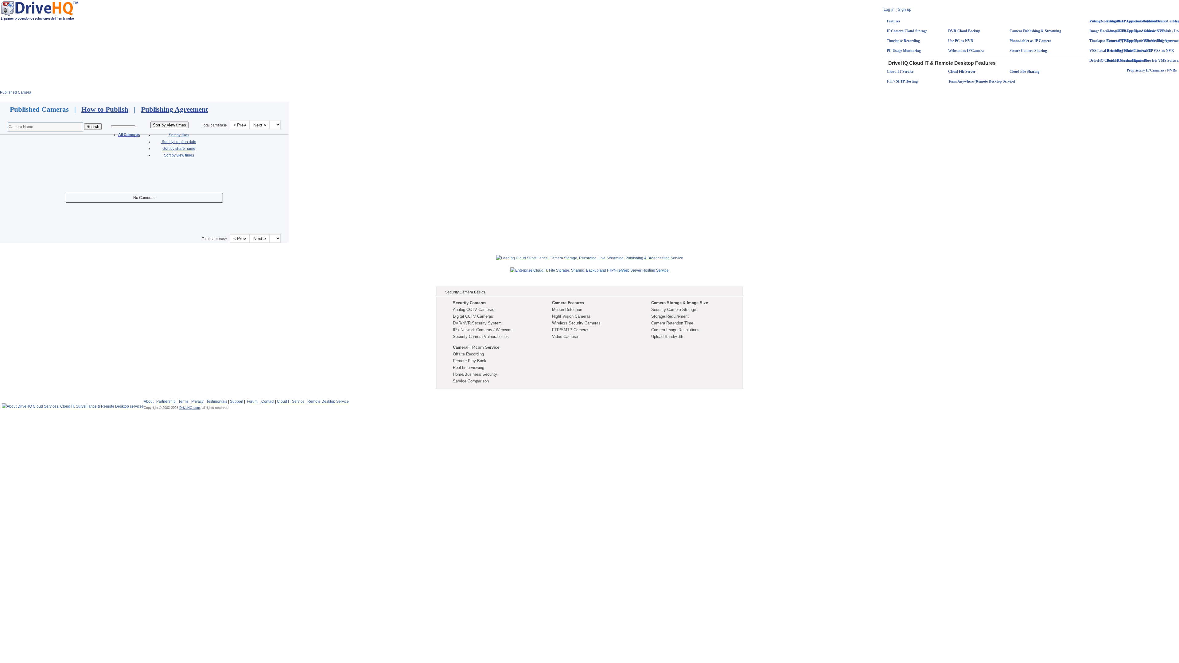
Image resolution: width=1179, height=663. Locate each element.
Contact (267, 401)
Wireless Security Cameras (576, 323)
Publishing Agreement (174, 109)
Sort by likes (178, 135)
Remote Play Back (469, 361)
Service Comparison (471, 381)
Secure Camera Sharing (1028, 50)
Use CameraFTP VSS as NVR (1150, 50)
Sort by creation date (178, 142)
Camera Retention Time (672, 323)
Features (893, 21)
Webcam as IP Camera (966, 50)
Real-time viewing (468, 367)
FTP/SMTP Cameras (571, 330)
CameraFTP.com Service (476, 347)
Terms (183, 401)
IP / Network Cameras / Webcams (483, 330)
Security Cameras (469, 302)
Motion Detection (567, 309)
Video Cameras (565, 336)
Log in (889, 9)
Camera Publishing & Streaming (1035, 31)
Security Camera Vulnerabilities (481, 336)
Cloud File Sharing (1024, 71)
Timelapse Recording (903, 41)
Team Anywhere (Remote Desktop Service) (981, 81)
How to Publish (104, 109)
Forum (252, 401)
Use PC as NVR (960, 41)
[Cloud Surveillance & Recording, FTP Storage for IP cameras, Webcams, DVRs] (39, 10)
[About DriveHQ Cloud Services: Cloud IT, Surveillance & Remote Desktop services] (73, 403)
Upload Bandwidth (667, 336)
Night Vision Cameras (571, 316)
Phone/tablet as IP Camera (1030, 41)
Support (236, 401)
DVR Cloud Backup (964, 31)
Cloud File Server (961, 71)
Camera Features (568, 302)
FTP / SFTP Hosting (902, 81)
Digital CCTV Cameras (473, 316)
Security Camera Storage (673, 309)
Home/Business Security (475, 374)
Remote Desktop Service (328, 401)
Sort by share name (178, 148)
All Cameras (129, 135)
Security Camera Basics (465, 292)
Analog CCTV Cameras (473, 309)
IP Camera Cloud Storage (907, 31)
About (149, 401)
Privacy (197, 401)
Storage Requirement (670, 316)
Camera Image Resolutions (675, 330)
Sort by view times (178, 155)
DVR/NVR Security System (477, 323)
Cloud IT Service (900, 71)
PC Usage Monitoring (904, 50)
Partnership (166, 401)
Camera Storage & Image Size (679, 302)
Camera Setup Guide (1143, 21)
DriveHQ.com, (190, 407)
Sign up (904, 9)
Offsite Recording (468, 354)
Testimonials (216, 401)
